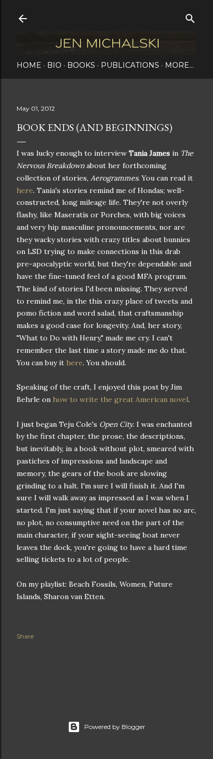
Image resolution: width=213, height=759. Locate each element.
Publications (130, 65)
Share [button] (25, 636)
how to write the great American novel (120, 399)
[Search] (190, 16)
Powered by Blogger (114, 727)
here (25, 190)
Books (81, 65)
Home (29, 65)
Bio (54, 65)
